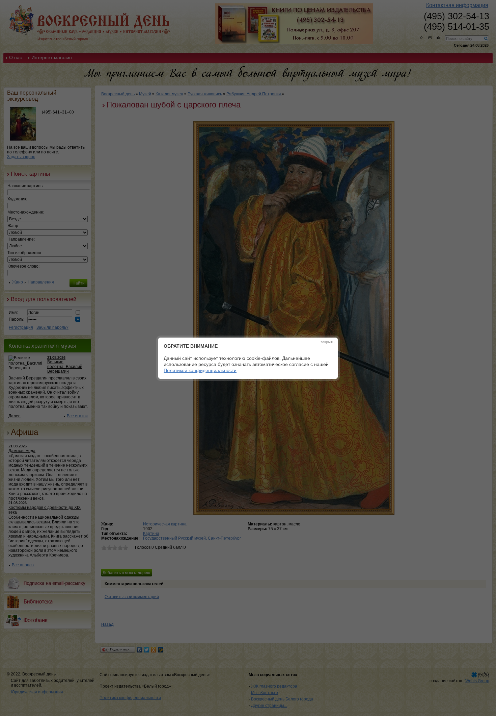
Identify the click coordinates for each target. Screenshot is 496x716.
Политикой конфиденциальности (200, 370)
